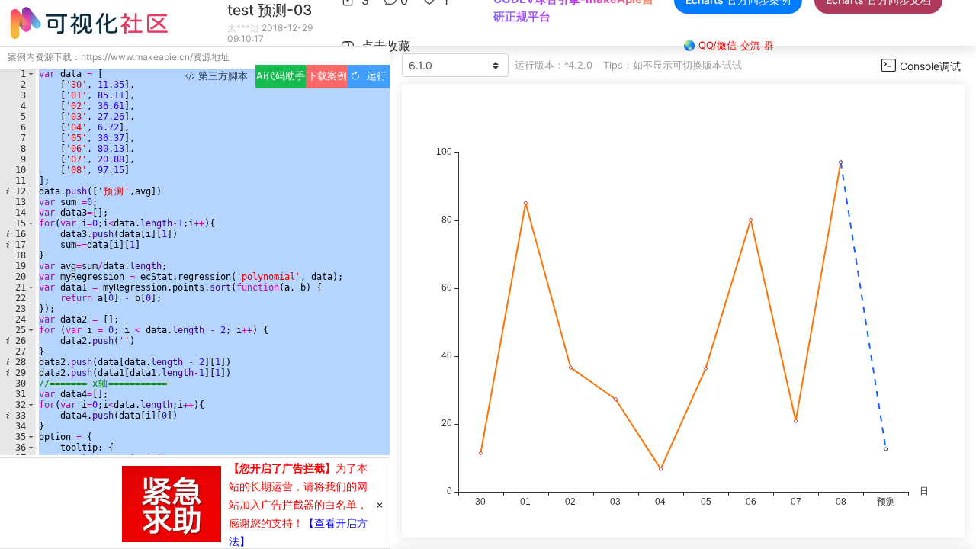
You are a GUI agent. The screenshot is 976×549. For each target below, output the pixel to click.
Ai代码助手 (280, 76)
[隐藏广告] (380, 504)
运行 (374, 76)
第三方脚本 (221, 76)
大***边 (243, 28)
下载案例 (327, 76)
